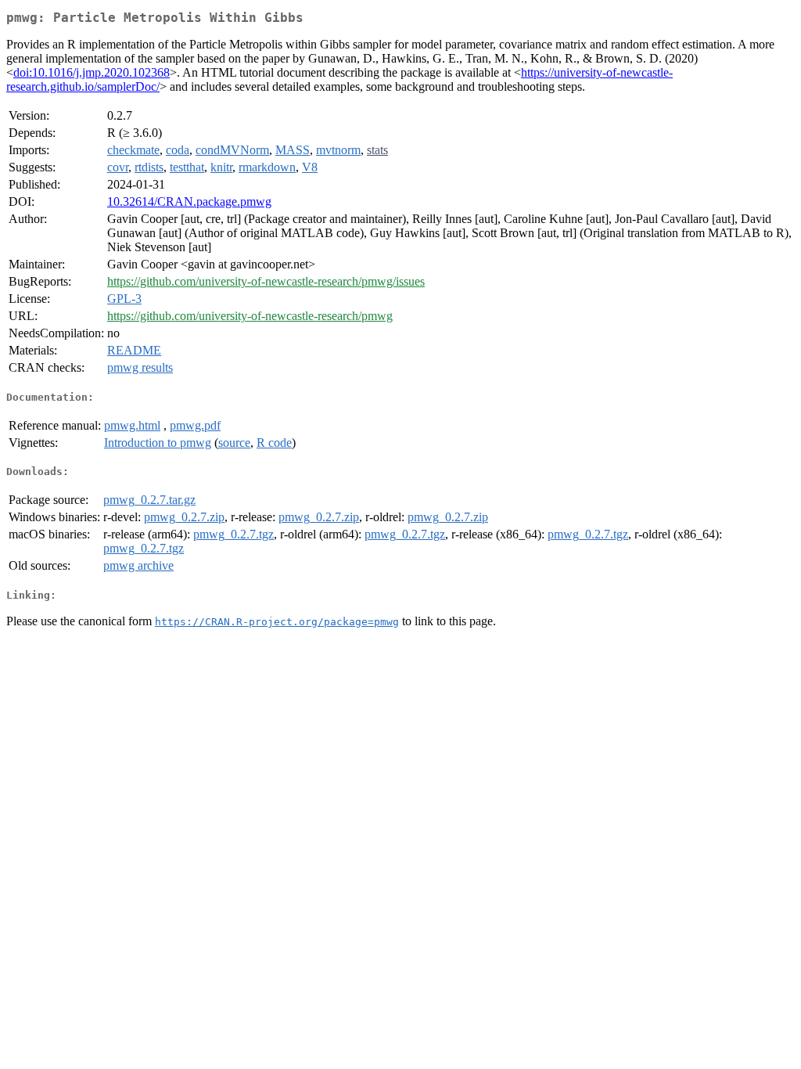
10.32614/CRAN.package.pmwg (189, 201)
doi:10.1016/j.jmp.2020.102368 (91, 72)
